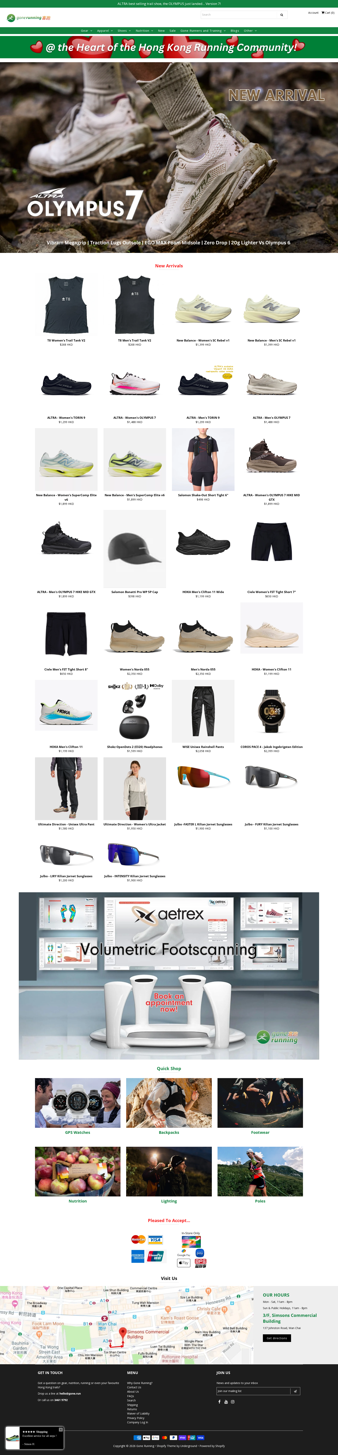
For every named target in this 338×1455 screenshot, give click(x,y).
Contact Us (134, 1387)
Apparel (103, 30)
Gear (84, 30)
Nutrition (142, 30)
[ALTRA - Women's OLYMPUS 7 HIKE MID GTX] (271, 459)
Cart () (329, 12)
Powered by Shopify (212, 1446)
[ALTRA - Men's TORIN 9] (203, 382)
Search (131, 1400)
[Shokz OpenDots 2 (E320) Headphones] (134, 711)
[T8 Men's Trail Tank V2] (134, 304)
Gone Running (145, 1446)
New (161, 30)
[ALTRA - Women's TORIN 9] (66, 382)
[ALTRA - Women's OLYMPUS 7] (134, 382)
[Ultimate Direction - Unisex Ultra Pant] (66, 788)
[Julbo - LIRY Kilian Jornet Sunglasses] (66, 853)
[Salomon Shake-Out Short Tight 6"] (203, 459)
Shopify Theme (166, 1446)
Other (248, 30)
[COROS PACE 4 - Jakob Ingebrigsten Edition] (271, 711)
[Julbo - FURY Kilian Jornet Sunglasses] (271, 775)
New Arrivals (169, 266)
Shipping (132, 1405)
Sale (173, 30)
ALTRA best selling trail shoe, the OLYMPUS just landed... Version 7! (169, 3)
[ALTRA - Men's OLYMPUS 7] (271, 382)
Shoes (122, 30)
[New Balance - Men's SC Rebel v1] (271, 304)
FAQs (130, 1396)
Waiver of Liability (138, 1413)
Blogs (235, 30)
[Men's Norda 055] (203, 633)
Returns (132, 1409)
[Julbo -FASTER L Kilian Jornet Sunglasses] (203, 775)
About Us (133, 1391)
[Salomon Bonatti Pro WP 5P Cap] (134, 549)
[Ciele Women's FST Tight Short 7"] (271, 541)
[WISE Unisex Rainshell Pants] (203, 711)
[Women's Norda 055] (134, 633)
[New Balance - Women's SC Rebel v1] (203, 304)
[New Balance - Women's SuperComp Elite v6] (66, 459)
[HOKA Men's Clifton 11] (66, 705)
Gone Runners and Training (201, 30)
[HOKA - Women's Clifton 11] (271, 627)
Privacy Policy (135, 1418)
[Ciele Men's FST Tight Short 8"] (66, 633)
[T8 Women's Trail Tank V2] (66, 304)
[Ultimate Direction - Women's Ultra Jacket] (134, 788)
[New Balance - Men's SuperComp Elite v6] (134, 459)
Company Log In (137, 1422)
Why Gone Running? (139, 1383)
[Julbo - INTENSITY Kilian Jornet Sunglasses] (134, 853)
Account (313, 12)
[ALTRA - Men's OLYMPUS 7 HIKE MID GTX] (66, 541)
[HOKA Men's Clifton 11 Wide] (203, 535)
